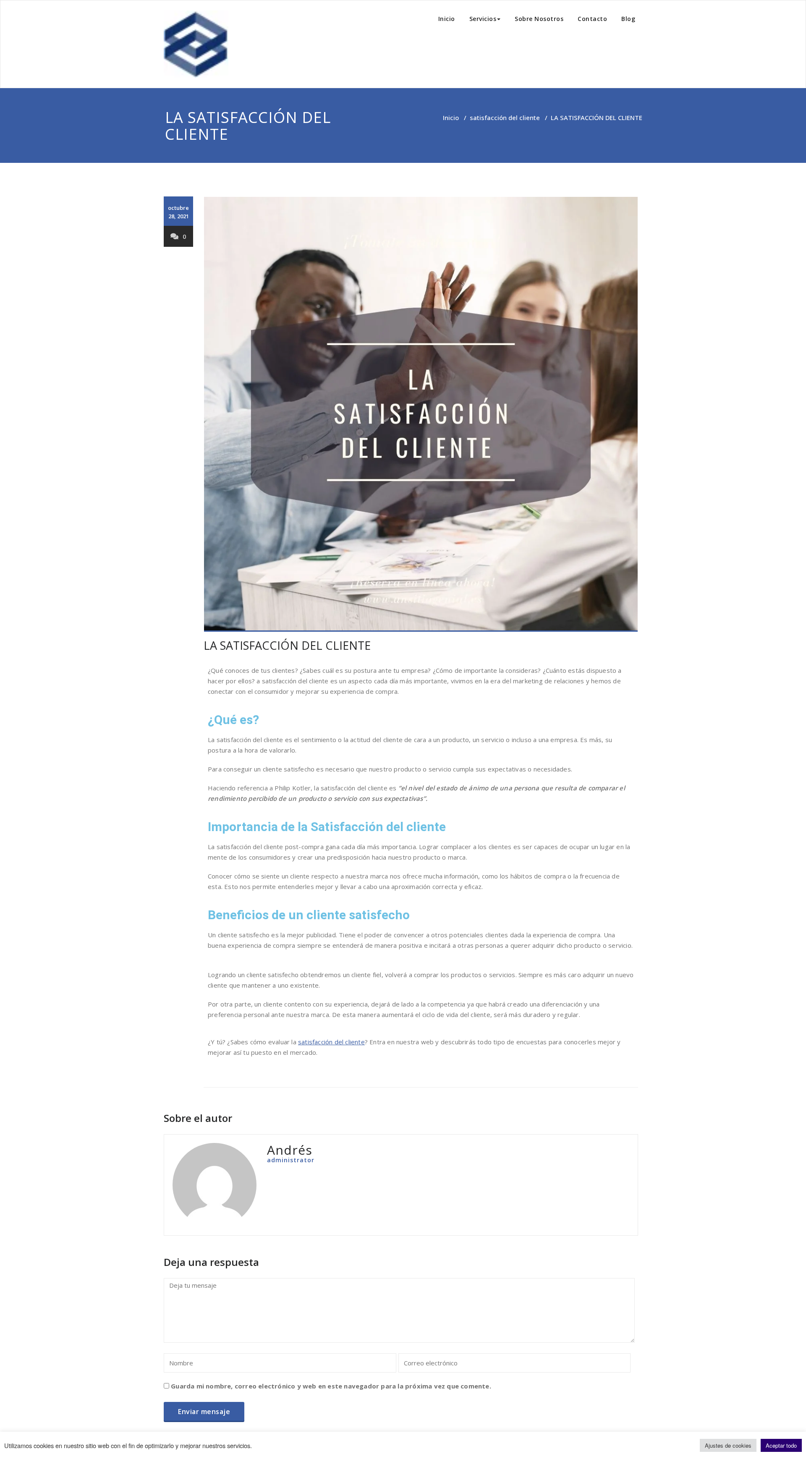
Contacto (592, 19)
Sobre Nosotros (539, 19)
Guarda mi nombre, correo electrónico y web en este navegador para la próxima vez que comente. (331, 1386)
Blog (628, 19)
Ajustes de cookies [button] (728, 1445)
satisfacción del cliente (505, 117)
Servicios (483, 19)
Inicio (446, 19)
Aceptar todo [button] (781, 1445)
